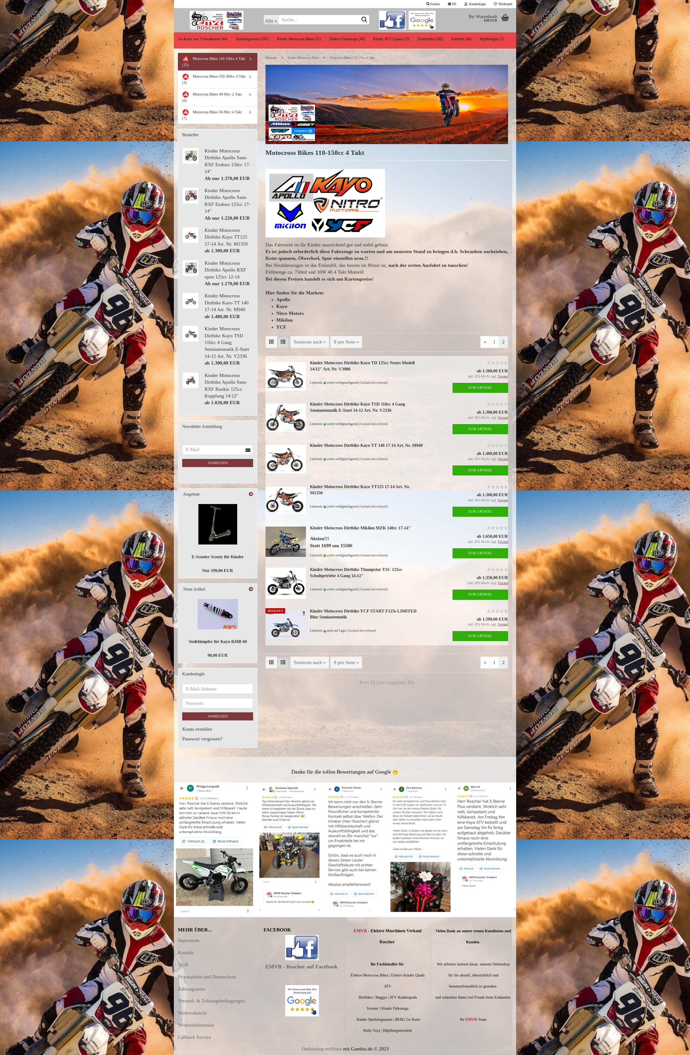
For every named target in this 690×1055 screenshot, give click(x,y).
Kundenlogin (476, 4)
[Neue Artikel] (251, 589)
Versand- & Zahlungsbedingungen (211, 1000)
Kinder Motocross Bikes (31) (299, 39)
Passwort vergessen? (202, 738)
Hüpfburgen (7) (492, 39)
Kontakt (186, 952)
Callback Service (194, 1037)
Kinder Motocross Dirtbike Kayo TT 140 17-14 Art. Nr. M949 (366, 445)
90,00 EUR (218, 655)
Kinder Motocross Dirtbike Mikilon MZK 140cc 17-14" (360, 528)
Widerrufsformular (196, 1025)
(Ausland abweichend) (373, 382)
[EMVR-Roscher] (217, 20)
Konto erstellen (197, 729)
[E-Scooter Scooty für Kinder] (217, 524)
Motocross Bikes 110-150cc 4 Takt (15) (213, 62)
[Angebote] (251, 494)
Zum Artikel (480, 388)
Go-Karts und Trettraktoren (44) (202, 39)
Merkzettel (504, 4)
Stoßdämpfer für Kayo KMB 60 (218, 641)
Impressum (188, 940)
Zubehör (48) (461, 39)
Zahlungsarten (192, 989)
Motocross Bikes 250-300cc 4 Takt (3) (214, 79)
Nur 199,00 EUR (217, 570)
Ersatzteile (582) (430, 39)
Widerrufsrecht (192, 1013)
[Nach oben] (675, 1047)
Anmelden (218, 463)
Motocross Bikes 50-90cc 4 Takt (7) (212, 115)
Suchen (435, 4)
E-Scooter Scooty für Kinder (218, 556)
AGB (183, 964)
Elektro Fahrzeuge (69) (347, 39)
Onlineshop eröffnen (322, 1048)
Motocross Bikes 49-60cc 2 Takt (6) (212, 97)
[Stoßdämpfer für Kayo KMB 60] (218, 614)
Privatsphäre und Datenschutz (207, 976)
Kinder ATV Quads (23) (391, 39)
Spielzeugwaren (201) (252, 39)
